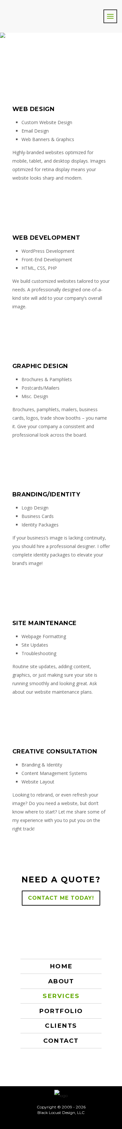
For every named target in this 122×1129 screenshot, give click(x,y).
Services (61, 996)
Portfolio (61, 1011)
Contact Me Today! (61, 898)
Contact (61, 1040)
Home (61, 966)
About (61, 981)
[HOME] (61, 1095)
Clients (61, 1025)
